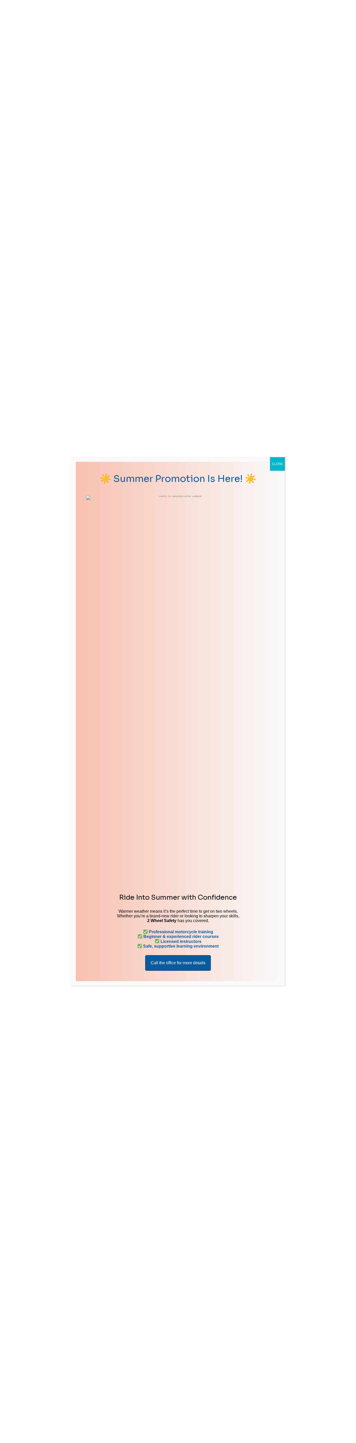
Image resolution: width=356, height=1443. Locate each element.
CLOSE (277, 464)
